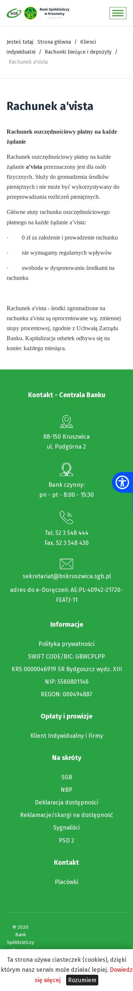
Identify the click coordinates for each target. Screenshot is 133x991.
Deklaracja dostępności (66, 802)
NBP (66, 790)
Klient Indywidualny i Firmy (66, 736)
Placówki (66, 882)
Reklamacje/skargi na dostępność (66, 815)
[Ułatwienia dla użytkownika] (122, 482)
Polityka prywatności (66, 644)
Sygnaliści (66, 827)
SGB (66, 777)
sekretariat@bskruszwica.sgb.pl (67, 576)
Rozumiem (82, 980)
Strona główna (54, 42)
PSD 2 (66, 840)
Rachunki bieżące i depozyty (78, 52)
